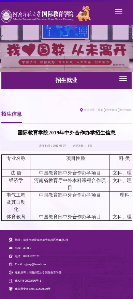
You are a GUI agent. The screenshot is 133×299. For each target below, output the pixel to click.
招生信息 (126, 110)
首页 (100, 110)
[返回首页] (37, 13)
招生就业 (111, 110)
